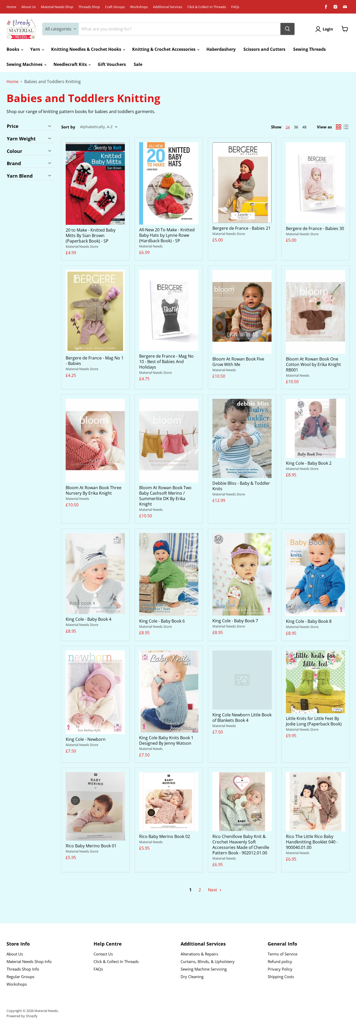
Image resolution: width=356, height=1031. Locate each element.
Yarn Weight (21, 138)
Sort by (68, 127)
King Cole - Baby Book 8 (309, 621)
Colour (14, 151)
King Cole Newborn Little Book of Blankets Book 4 (242, 717)
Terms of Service (282, 954)
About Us (28, 7)
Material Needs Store (82, 246)
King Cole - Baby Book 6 (162, 621)
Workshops (139, 7)
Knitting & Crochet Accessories (164, 49)
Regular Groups (20, 976)
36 (296, 127)
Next (213, 890)
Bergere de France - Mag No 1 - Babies (95, 360)
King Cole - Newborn (86, 739)
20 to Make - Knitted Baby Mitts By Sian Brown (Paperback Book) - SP (90, 235)
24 (288, 127)
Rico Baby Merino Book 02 (164, 836)
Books (13, 49)
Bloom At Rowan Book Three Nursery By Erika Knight (93, 490)
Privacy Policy (280, 969)
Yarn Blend (20, 176)
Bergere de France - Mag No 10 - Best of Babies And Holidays (166, 361)
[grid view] (338, 127)
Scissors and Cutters (264, 49)
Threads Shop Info (23, 969)
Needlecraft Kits (70, 64)
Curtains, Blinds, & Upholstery (208, 961)
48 (304, 127)
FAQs (235, 7)
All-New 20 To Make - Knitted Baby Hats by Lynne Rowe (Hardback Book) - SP (167, 235)
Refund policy (280, 961)
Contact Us (103, 954)
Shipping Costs (281, 976)
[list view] (345, 127)
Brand (14, 163)
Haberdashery (221, 49)
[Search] (287, 29)
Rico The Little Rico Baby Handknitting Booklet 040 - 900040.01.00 (312, 842)
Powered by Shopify (22, 1016)
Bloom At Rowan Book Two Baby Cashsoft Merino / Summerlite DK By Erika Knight (165, 496)
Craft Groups (115, 7)
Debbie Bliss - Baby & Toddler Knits (241, 486)
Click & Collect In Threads (206, 7)
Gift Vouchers (112, 64)
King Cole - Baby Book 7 (235, 621)
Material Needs (151, 246)
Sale (138, 64)
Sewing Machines (25, 64)
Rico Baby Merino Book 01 (91, 846)
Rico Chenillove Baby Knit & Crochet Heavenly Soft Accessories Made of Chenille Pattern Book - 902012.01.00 (240, 845)
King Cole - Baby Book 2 (309, 463)
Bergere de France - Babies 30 (315, 228)
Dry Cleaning (192, 976)
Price (13, 126)
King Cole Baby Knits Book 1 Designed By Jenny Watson (166, 740)
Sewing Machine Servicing (204, 969)
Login (328, 29)
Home (11, 7)
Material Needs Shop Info (29, 961)
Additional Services (167, 7)
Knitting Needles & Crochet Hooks (86, 49)
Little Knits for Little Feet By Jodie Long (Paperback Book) (314, 721)
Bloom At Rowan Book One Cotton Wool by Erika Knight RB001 (313, 364)
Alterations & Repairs (199, 954)
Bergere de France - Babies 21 (241, 228)
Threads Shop (89, 7)
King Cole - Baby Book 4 (88, 619)
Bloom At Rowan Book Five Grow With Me (238, 361)
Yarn (35, 49)
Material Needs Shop (57, 7)
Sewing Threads (309, 49)
